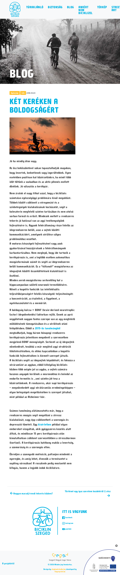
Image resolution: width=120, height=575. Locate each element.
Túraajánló (34, 7)
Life (23, 93)
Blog (70, 7)
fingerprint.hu (60, 571)
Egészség (14, 93)
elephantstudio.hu (58, 569)
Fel (112, 567)
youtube (68, 529)
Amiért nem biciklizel (85, 10)
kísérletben (44, 424)
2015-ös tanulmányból (47, 328)
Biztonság (55, 7)
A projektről (8, 563)
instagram (69, 523)
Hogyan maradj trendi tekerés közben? (33, 493)
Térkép (102, 7)
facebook (68, 517)
